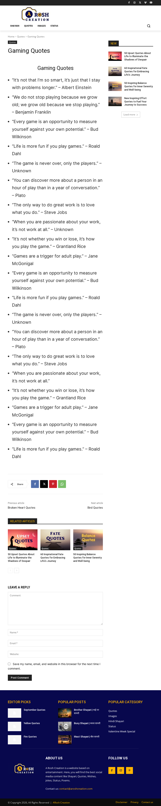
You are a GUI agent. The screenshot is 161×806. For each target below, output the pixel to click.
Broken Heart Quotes (21, 507)
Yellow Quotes (32, 723)
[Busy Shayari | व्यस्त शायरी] (64, 726)
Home (11, 36)
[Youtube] (151, 3)
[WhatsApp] (62, 484)
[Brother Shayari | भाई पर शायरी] (64, 713)
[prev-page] (10, 570)
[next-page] (16, 570)
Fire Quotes (30, 736)
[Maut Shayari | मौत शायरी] (64, 740)
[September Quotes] (14, 713)
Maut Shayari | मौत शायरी (86, 736)
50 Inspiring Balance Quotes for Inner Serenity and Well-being (87, 557)
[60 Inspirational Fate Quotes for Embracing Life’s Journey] (55, 539)
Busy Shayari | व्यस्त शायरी (87, 723)
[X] (140, 3)
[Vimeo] (145, 3)
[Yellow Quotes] (14, 726)
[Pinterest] (53, 484)
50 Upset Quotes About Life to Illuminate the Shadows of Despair (21, 557)
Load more (129, 114)
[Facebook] (129, 3)
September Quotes (34, 710)
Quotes (21, 36)
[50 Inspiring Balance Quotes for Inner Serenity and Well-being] (88, 539)
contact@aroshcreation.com (75, 788)
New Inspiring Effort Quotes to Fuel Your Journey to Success (135, 101)
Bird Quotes (95, 507)
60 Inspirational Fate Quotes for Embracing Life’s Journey (52, 557)
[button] (148, 26)
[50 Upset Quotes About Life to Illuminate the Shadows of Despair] (23, 539)
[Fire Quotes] (14, 740)
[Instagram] (134, 3)
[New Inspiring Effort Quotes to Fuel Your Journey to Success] (115, 101)
